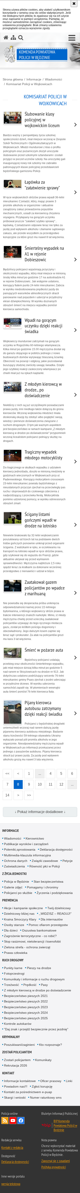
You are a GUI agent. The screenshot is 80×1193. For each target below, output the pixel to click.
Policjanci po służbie (18, 893)
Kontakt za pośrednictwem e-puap (28, 1092)
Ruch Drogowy (13, 960)
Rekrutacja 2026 (15, 1065)
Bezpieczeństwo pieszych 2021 (26, 996)
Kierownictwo (35, 838)
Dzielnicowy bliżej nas (19, 913)
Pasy (44, 985)
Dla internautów (52, 919)
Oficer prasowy (50, 1081)
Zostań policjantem (17, 1052)
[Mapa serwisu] (13, 37)
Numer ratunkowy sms (46, 1097)
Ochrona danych (15, 861)
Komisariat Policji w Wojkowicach (29, 84)
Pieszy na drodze (39, 968)
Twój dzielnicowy (59, 908)
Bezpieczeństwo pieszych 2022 (26, 1001)
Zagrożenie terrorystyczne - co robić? (30, 936)
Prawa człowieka (15, 952)
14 (6, 794)
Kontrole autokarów (17, 1023)
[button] (71, 38)
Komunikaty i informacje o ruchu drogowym (34, 979)
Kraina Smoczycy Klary (20, 919)
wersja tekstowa (10, 1184)
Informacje (33, 79)
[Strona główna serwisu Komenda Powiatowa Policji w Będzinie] (6, 37)
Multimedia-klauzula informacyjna (27, 855)
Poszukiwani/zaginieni (19, 1044)
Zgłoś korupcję (42, 1086)
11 (49, 783)
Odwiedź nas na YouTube (12, 1120)
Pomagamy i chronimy (42, 887)
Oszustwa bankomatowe (39, 930)
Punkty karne (13, 968)
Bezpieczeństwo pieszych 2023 (26, 1007)
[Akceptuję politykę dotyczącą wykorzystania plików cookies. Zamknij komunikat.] (74, 3)
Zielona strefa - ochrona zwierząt (27, 947)
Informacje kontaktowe (20, 1081)
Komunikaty (43, 1060)
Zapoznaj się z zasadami (55, 1161)
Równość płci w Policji (44, 866)
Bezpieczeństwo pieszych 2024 (26, 1012)
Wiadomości (53, 79)
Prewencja (10, 900)
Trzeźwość (11, 985)
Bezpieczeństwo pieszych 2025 (26, 1018)
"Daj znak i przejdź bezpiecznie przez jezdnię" (36, 1029)
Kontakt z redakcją (12, 1147)
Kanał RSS (4, 1120)
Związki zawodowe (45, 861)
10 (38, 783)
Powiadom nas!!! (15, 1086)
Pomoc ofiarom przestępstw (48, 925)
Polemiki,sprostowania (19, 849)
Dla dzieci (11, 930)
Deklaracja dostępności (56, 849)
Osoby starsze (14, 925)
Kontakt (8, 1073)
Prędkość (29, 985)
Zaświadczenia (14, 866)
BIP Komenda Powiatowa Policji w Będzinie (65, 1125)
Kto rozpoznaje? (50, 1044)
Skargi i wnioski (15, 1097)
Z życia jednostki (14, 873)
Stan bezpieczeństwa (48, 881)
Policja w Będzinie (16, 881)
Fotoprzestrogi (14, 973)
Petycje (67, 861)
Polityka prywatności (53, 1167)
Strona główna (13, 79)
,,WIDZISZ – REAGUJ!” (55, 913)
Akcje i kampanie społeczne (23, 908)
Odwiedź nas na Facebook (20, 1120)
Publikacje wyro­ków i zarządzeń (26, 844)
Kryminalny (11, 1037)
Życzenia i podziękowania (55, 893)
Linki (69, 1081)
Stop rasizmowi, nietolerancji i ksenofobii (32, 941)
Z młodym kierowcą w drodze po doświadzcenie (37, 990)
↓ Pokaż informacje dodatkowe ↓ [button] (40, 812)
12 (60, 783)
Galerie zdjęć (13, 887)
